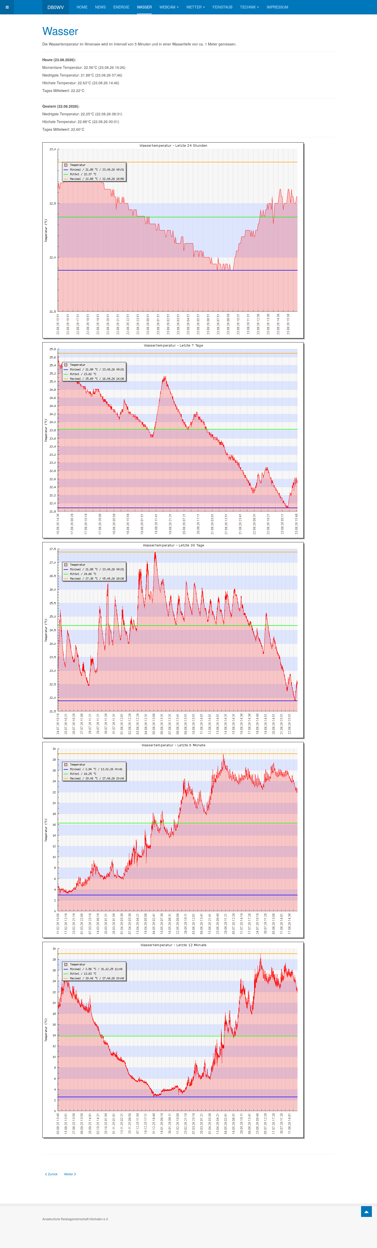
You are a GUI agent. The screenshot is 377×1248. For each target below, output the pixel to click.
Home (82, 7)
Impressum (277, 7)
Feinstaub (222, 7)
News (100, 7)
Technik (248, 7)
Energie (121, 7)
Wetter (194, 7)
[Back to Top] (366, 1211)
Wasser (144, 7)
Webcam (167, 7)
